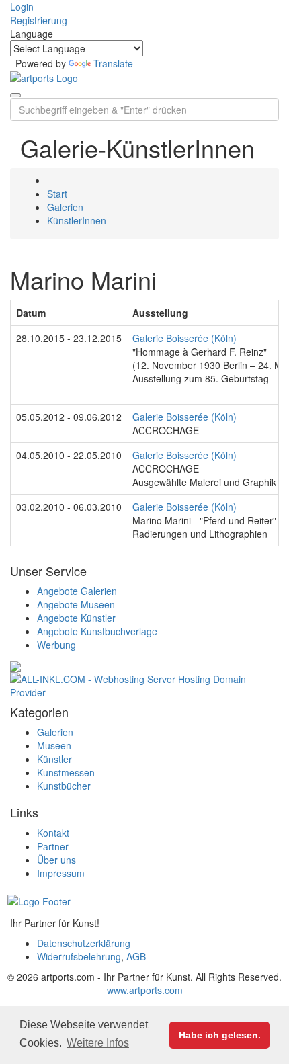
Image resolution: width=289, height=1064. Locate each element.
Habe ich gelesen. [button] (220, 1035)
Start (57, 193)
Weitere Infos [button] (98, 1043)
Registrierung (38, 20)
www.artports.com (145, 990)
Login (22, 6)
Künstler (54, 759)
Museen (54, 745)
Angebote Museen (76, 604)
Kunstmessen (66, 772)
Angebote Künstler (76, 617)
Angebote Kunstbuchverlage (97, 631)
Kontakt (53, 833)
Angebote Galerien (77, 591)
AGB (136, 956)
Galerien (65, 207)
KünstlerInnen (76, 220)
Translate (113, 63)
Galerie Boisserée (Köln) (184, 338)
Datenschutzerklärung (83, 943)
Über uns (56, 859)
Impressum (61, 873)
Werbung (56, 644)
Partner (53, 846)
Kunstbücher (64, 785)
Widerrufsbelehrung (79, 956)
